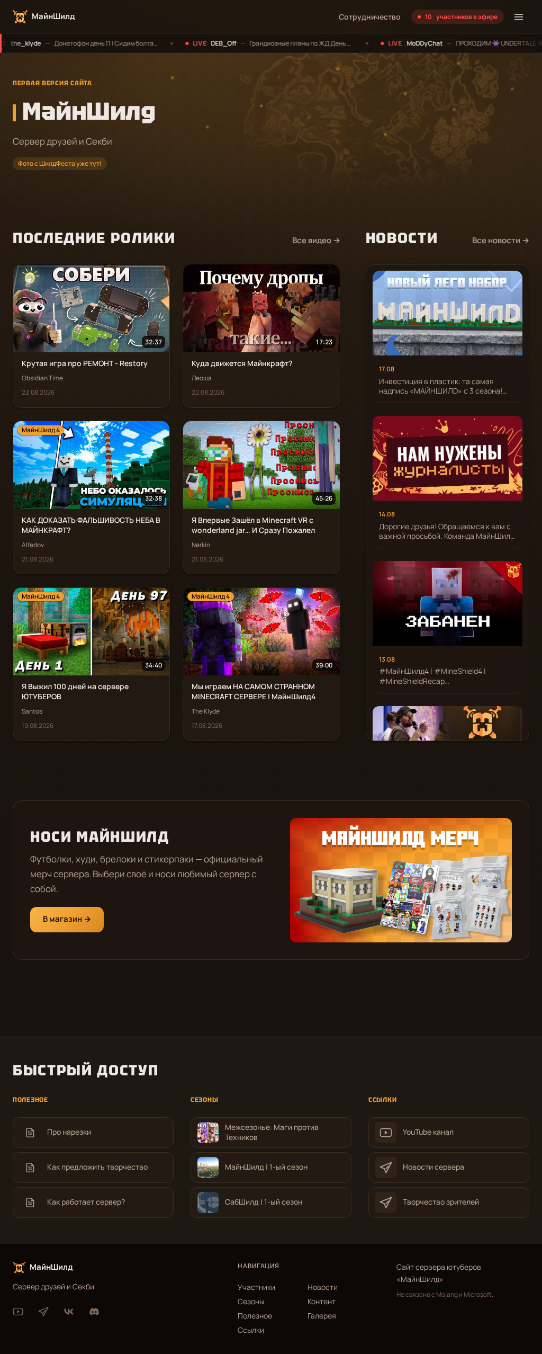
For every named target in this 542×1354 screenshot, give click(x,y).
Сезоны (251, 1301)
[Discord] (94, 1311)
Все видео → (316, 240)
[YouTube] (18, 1311)
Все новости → (500, 240)
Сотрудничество (370, 17)
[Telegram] (43, 1311)
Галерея (322, 1316)
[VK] (68, 1311)
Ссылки (251, 1330)
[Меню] (518, 17)
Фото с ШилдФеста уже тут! (60, 163)
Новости (323, 1287)
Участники (256, 1287)
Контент (322, 1301)
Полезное (255, 1316)
